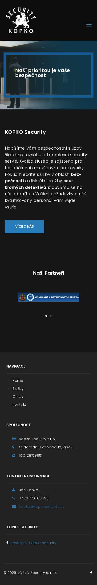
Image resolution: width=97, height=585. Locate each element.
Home (17, 380)
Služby (18, 388)
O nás (17, 396)
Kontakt (19, 404)
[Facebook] (91, 572)
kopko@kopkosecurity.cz (42, 506)
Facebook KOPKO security (33, 543)
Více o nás (24, 226)
